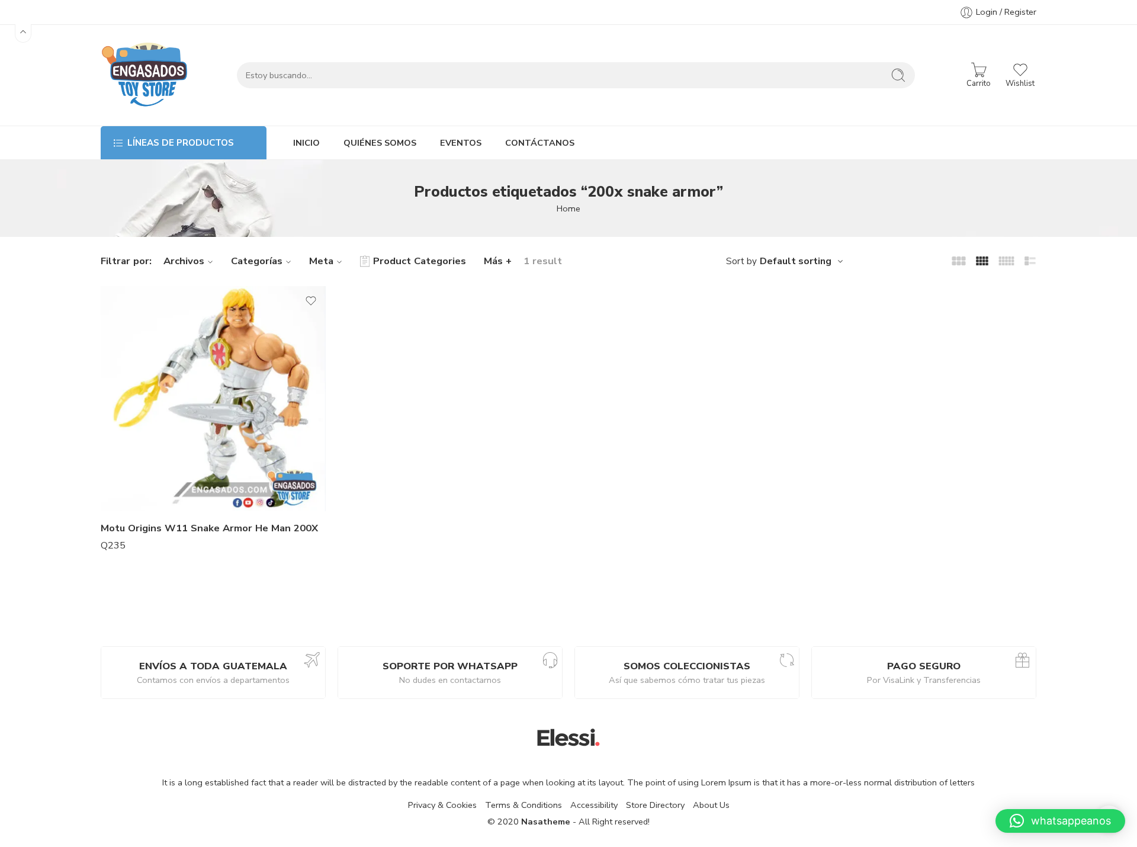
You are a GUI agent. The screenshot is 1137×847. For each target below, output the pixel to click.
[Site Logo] (568, 737)
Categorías (256, 261)
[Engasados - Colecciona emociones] (145, 75)
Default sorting (795, 261)
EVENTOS (460, 143)
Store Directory (655, 805)
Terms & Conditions (523, 805)
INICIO (306, 143)
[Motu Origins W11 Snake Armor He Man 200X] (213, 398)
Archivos (183, 261)
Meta (321, 261)
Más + (498, 261)
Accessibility (594, 805)
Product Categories (419, 261)
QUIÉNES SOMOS (379, 143)
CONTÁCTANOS (539, 143)
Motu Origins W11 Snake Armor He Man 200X (209, 528)
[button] (1060, 821)
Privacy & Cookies (442, 805)
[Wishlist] (311, 301)
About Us (711, 805)
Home (568, 208)
